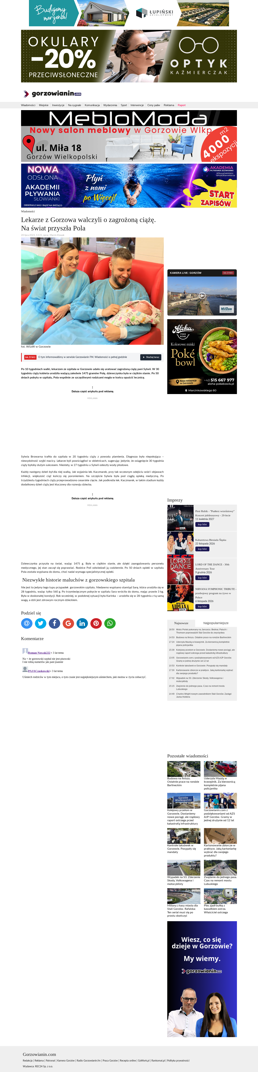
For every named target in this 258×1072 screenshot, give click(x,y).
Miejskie (43, 105)
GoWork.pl (143, 1061)
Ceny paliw (153, 105)
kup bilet (202, 524)
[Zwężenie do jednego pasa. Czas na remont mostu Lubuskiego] (220, 867)
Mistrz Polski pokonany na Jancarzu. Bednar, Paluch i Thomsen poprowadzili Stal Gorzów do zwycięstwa (201, 631)
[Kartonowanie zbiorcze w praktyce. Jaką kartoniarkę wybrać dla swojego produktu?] (220, 836)
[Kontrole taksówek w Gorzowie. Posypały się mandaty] (183, 836)
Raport (182, 105)
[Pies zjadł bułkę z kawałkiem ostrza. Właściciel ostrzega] (220, 896)
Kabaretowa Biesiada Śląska (210, 539)
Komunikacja (92, 105)
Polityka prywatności (178, 1061)
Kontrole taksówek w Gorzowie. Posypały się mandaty (201, 665)
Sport (124, 105)
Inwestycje (58, 105)
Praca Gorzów (110, 1061)
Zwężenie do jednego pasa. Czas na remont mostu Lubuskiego (200, 687)
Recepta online (128, 1061)
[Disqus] (92, 690)
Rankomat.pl (158, 1061)
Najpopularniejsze (216, 623)
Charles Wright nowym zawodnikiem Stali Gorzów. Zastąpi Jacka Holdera (203, 695)
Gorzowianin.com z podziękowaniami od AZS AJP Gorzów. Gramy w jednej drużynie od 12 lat (204, 659)
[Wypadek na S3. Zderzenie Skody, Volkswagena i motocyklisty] (183, 867)
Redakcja (27, 1061)
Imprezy (175, 500)
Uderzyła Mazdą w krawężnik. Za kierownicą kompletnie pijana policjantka (203, 643)
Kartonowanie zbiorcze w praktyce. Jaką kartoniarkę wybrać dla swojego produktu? (204, 672)
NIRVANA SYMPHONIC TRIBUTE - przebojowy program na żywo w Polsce (215, 593)
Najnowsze (181, 623)
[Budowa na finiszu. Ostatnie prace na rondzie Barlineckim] (183, 769)
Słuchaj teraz (152, 357)
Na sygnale (74, 105)
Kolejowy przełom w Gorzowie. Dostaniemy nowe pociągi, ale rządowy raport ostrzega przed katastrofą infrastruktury (205, 651)
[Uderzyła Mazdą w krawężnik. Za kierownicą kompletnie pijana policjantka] (220, 769)
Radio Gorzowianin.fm (89, 1061)
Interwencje (137, 105)
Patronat (50, 1061)
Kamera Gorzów (66, 1061)
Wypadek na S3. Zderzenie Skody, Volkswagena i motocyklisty (199, 680)
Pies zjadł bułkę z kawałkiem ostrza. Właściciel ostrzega (216, 909)
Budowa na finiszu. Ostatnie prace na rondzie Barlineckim (203, 637)
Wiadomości (28, 105)
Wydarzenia (110, 105)
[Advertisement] (92, 427)
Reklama (169, 105)
